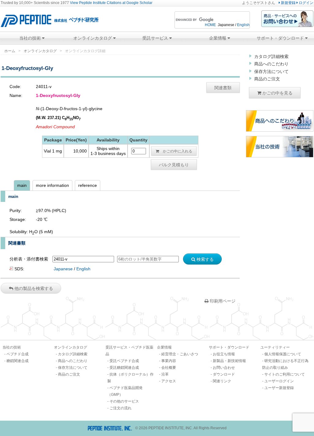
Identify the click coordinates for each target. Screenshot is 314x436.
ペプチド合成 (17, 354)
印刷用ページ (222, 301)
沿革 (165, 374)
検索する (204, 259)
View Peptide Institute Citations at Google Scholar (111, 3)
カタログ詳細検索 (271, 56)
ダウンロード (224, 374)
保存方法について (271, 71)
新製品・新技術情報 (229, 361)
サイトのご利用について (284, 374)
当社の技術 (30, 38)
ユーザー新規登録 (279, 388)
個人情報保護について (282, 354)
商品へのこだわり (271, 63)
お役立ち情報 (224, 354)
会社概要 (168, 367)
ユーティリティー (275, 347)
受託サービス (155, 38)
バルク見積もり (174, 164)
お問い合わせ (224, 367)
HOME (210, 25)
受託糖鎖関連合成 (124, 367)
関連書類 (223, 87)
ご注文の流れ (120, 408)
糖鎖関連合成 (17, 361)
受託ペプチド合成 (124, 361)
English (243, 25)
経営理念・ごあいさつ (179, 354)
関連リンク (222, 381)
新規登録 (288, 3)
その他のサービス (124, 401)
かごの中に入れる (175, 150)
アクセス (168, 381)
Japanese (63, 268)
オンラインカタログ (93, 38)
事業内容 (168, 361)
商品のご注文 (267, 78)
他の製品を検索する (33, 288)
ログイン (305, 3)
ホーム (9, 51)
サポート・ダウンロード (281, 38)
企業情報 (218, 38)
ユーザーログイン (279, 381)
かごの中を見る (277, 93)
